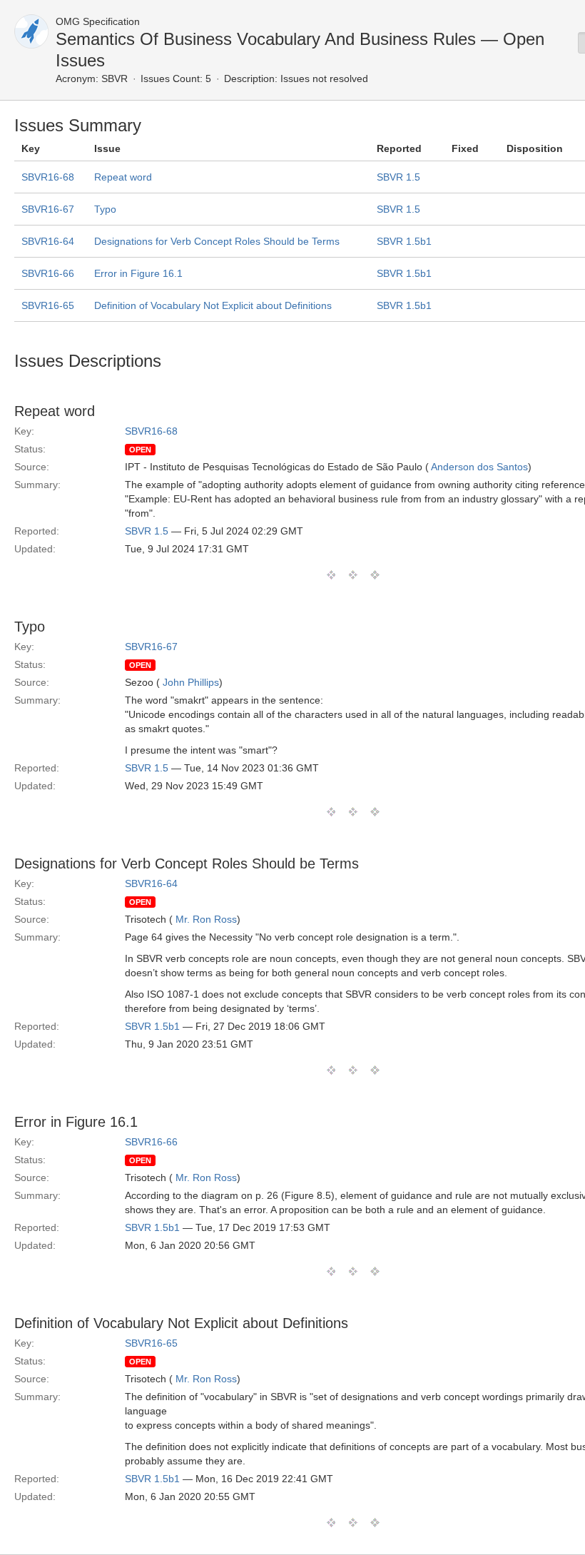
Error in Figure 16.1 (138, 273)
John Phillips (191, 682)
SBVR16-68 (47, 177)
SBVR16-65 (47, 305)
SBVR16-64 (47, 241)
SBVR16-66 (47, 273)
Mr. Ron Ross (206, 919)
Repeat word (123, 177)
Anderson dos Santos (479, 466)
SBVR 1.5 (398, 177)
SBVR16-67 (47, 209)
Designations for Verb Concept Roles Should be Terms (217, 241)
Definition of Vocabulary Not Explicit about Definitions (213, 305)
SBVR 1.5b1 (404, 241)
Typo (105, 209)
